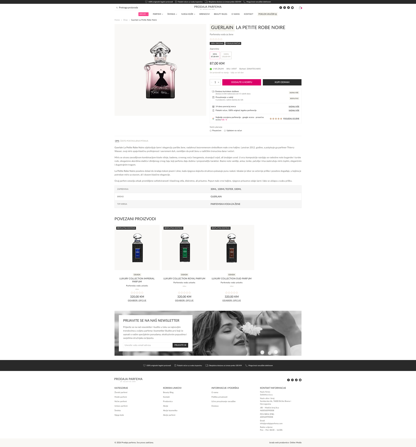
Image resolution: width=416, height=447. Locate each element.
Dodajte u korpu (241, 82)
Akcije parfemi (169, 415)
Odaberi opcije (137, 300)
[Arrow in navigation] (147, 14)
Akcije (142, 14)
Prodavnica (168, 401)
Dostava (215, 406)
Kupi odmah (282, 82)
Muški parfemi (121, 397)
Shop (125, 20)
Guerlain (216, 197)
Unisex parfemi (121, 406)
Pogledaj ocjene (291, 118)
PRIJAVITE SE (180, 345)
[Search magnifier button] (117, 7)
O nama (236, 14)
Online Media (295, 443)
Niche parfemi (121, 401)
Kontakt (248, 14)
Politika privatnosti (219, 397)
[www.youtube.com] (292, 7)
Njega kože (187, 14)
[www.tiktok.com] (288, 7)
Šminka (171, 14)
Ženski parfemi (121, 392)
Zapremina (214, 49)
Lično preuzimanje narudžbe (223, 401)
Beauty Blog (220, 14)
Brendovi (204, 14)
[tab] (117, 141)
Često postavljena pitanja (134, 141)
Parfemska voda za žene (225, 204)
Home (117, 20)
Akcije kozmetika (170, 411)
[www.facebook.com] (280, 7)
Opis (117, 141)
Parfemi (157, 14)
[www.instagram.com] (284, 7)
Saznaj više (294, 92)
